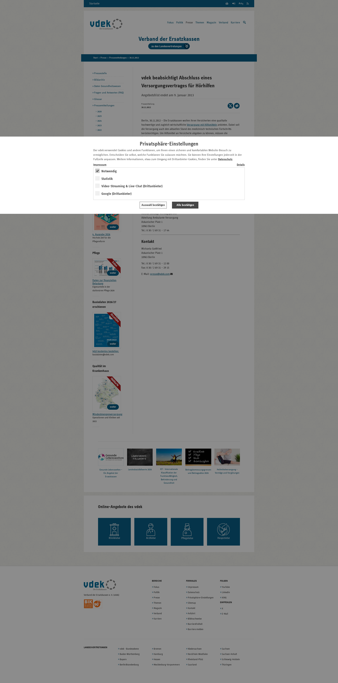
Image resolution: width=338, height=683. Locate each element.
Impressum (100, 164)
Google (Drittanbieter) (116, 194)
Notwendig (109, 171)
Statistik (107, 179)
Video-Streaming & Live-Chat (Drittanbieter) (131, 186)
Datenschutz (225, 159)
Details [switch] (241, 164)
